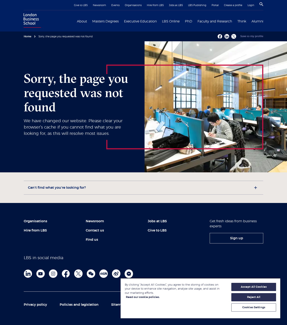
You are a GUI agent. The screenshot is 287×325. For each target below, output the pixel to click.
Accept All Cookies (254, 287)
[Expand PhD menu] (195, 21)
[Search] (261, 4)
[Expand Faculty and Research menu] (235, 21)
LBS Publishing (197, 5)
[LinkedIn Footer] (28, 273)
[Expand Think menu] (249, 21)
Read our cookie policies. (143, 297)
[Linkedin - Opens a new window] (226, 36)
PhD (188, 21)
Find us (92, 239)
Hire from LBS (155, 5)
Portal (215, 5)
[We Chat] (91, 273)
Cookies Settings (253, 307)
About (82, 21)
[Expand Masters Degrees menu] (121, 21)
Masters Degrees (105, 21)
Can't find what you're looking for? (57, 187)
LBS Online (171, 21)
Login (251, 5)
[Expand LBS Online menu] (182, 21)
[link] (236, 238)
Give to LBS (81, 5)
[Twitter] (78, 273)
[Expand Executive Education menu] (159, 21)
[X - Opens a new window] (233, 36)
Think (241, 21)
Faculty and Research (214, 21)
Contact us (95, 230)
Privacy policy (35, 304)
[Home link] (31, 21)
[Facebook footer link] (66, 273)
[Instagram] (53, 273)
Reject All (253, 297)
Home (27, 36)
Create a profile (233, 5)
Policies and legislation (79, 304)
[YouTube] (40, 273)
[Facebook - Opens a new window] (219, 36)
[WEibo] (116, 273)
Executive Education (140, 21)
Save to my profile (251, 36)
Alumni (257, 21)
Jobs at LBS (176, 5)
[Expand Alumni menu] (266, 21)
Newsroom (99, 5)
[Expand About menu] (89, 21)
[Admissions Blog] (129, 273)
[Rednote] (103, 273)
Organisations (133, 5)
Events (115, 5)
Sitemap (118, 304)
